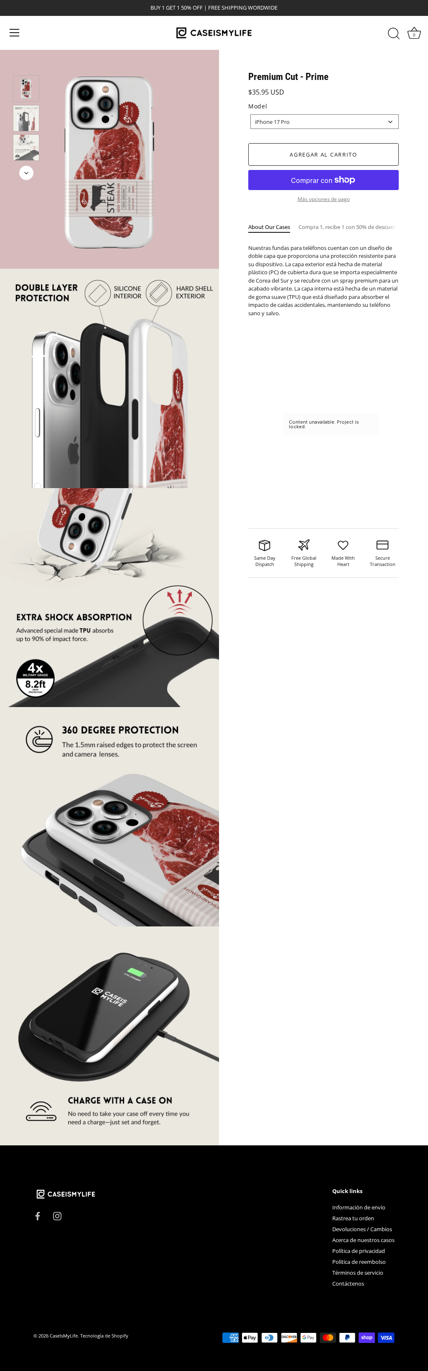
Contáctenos (348, 1283)
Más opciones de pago (324, 198)
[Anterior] (26, 63)
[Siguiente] (26, 173)
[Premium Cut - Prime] (26, 88)
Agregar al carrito (323, 154)
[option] (26, 90)
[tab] (273, 227)
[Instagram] (57, 1215)
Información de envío (358, 1207)
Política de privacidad (358, 1251)
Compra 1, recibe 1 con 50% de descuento (350, 227)
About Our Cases (269, 227)
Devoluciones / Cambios (362, 1229)
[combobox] (324, 121)
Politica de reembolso (359, 1262)
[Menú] (14, 32)
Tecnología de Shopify (104, 1335)
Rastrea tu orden (353, 1218)
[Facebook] (37, 1215)
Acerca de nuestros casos (363, 1240)
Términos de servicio (357, 1272)
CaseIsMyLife (64, 1335)
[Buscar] (394, 34)
